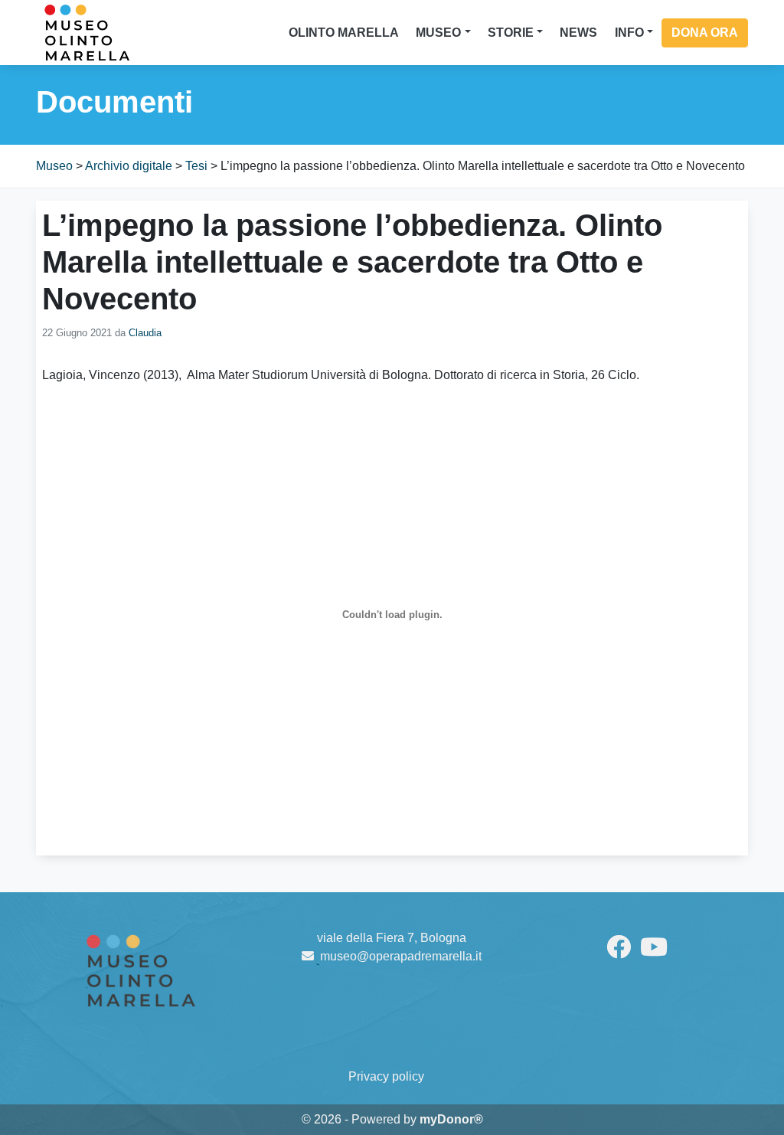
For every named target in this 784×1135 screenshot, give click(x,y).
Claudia (145, 333)
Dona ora (704, 32)
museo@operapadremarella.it (401, 956)
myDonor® (451, 1119)
